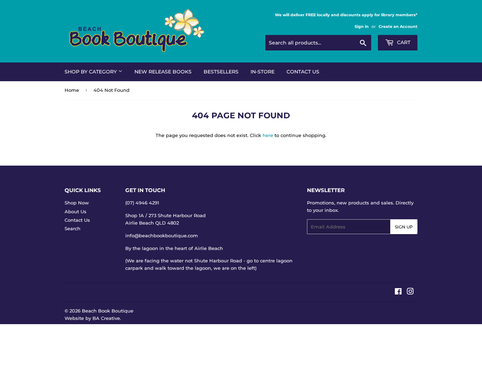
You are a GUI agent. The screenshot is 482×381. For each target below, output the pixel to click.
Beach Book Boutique (107, 311)
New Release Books (163, 72)
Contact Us (303, 72)
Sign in (362, 26)
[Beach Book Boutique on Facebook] (398, 292)
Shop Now (77, 203)
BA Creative (106, 318)
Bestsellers (221, 72)
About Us (75, 211)
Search (72, 228)
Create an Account (398, 26)
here (268, 135)
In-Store (263, 72)
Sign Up (404, 227)
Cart (403, 42)
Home (72, 90)
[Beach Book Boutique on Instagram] (410, 292)
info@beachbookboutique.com (161, 235)
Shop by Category (91, 72)
